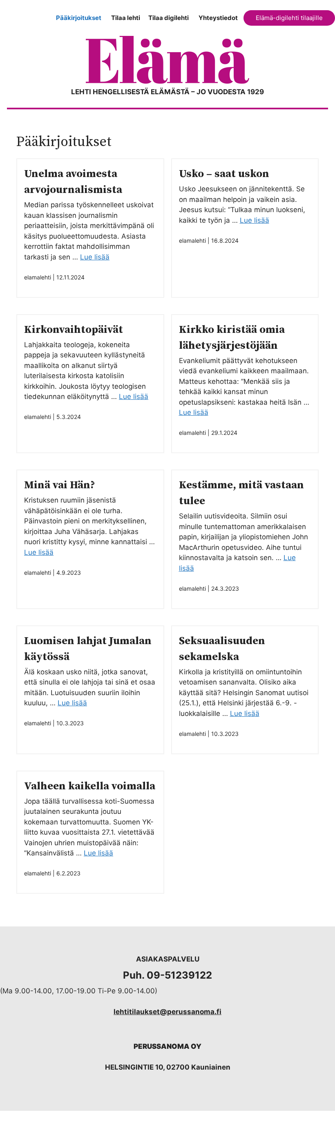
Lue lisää (94, 257)
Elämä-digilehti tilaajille (289, 18)
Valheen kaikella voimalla (89, 786)
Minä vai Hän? (59, 485)
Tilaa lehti (125, 18)
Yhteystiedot (218, 18)
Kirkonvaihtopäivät (73, 330)
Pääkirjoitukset (78, 18)
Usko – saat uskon (224, 174)
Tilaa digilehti (168, 18)
